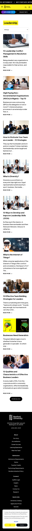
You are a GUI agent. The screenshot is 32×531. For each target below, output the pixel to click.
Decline (22, 525)
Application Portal (16, 503)
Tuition (16, 462)
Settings (16, 521)
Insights (16, 483)
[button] (2, 7)
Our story (16, 438)
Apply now (7, 12)
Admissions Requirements (16, 459)
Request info (23, 12)
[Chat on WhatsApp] (29, 7)
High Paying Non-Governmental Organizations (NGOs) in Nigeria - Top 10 (16, 96)
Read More (7, 70)
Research (16, 492)
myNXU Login (16, 480)
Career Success (16, 444)
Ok (10, 525)
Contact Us (16, 489)
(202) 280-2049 (16, 428)
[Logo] (7, 7)
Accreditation (16, 441)
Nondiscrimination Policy (16, 471)
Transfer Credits (16, 465)
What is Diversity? (11, 176)
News (16, 486)
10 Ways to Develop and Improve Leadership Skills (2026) (14, 215)
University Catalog (16, 500)
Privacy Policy (23, 514)
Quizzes (16, 506)
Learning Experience (16, 447)
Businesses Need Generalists (15, 335)
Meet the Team (16, 450)
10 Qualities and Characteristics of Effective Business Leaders (15, 374)
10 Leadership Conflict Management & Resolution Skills (14, 54)
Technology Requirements (16, 468)
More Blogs (16, 399)
